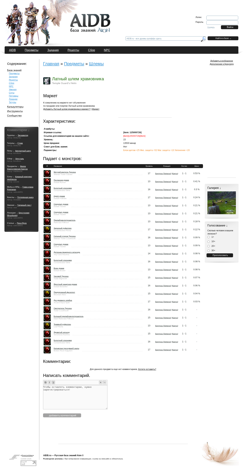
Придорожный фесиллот (64, 292)
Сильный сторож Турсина (65, 236)
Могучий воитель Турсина (65, 172)
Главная (51, 63)
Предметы (31, 50)
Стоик (20, 143)
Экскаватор (23, 135)
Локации (13, 99)
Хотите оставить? (147, 369)
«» (27, 455)
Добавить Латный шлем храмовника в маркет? (66, 109)
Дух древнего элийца (63, 300)
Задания (53, 50)
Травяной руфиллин (62, 324)
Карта (175, 173)
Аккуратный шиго (23, 151)
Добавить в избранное (221, 61)
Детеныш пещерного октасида (67, 252)
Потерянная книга (25, 197)
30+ (213, 250)
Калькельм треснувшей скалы (66, 348)
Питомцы (13, 96)
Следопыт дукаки (61, 204)
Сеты (11, 93)
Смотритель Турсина (63, 308)
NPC (107, 50)
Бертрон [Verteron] (163, 173)
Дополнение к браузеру (222, 64)
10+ (213, 241)
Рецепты (73, 50)
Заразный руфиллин (63, 228)
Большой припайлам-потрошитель (68, 316)
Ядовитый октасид (62, 332)
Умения (13, 89)
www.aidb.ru (106, 459)
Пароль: (200, 22)
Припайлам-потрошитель (64, 220)
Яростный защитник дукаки (65, 284)
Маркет (95, 109)
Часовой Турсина (61, 276)
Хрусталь (19, 159)
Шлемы (96, 63)
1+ (212, 237)
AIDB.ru (47, 455)
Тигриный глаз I (24, 205)
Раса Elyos (22, 223)
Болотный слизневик (63, 188)
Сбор (91, 50)
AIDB (12, 50)
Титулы (12, 102)
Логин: (199, 17)
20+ (213, 246)
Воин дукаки (59, 268)
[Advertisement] (145, 95)
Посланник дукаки (61, 180)
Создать (211, 27)
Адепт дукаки (59, 196)
